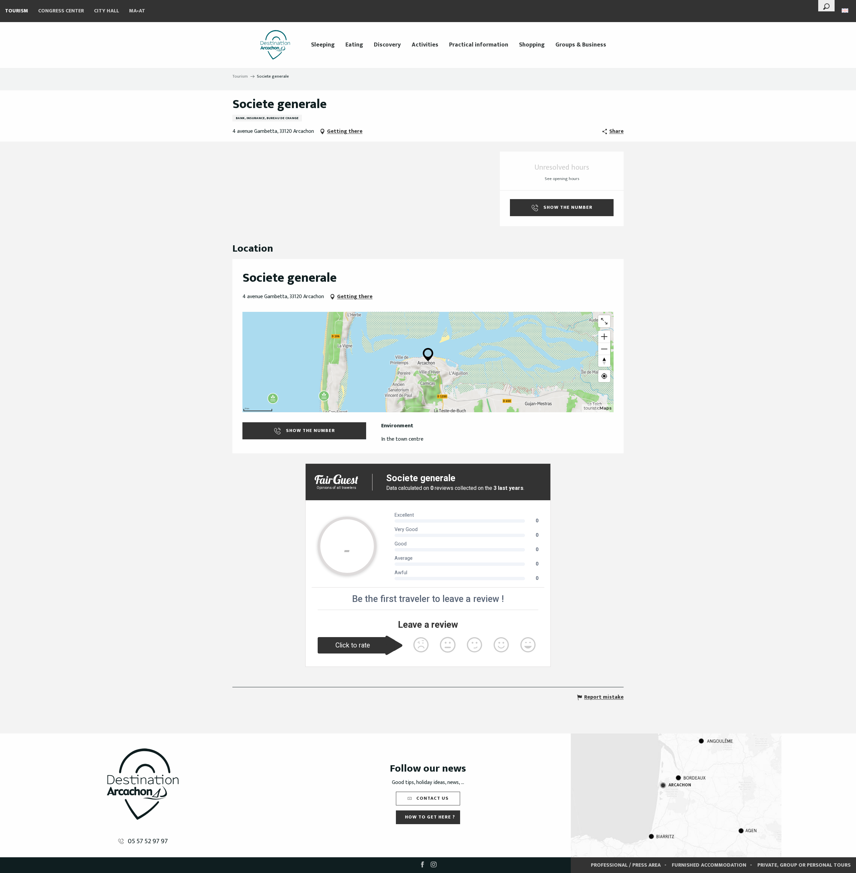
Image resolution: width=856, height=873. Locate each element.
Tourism (16, 10)
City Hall (106, 10)
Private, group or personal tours (804, 865)
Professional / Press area (626, 865)
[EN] (845, 10)
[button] (826, 5)
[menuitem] (275, 45)
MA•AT (137, 10)
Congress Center (61, 10)
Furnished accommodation (709, 865)
